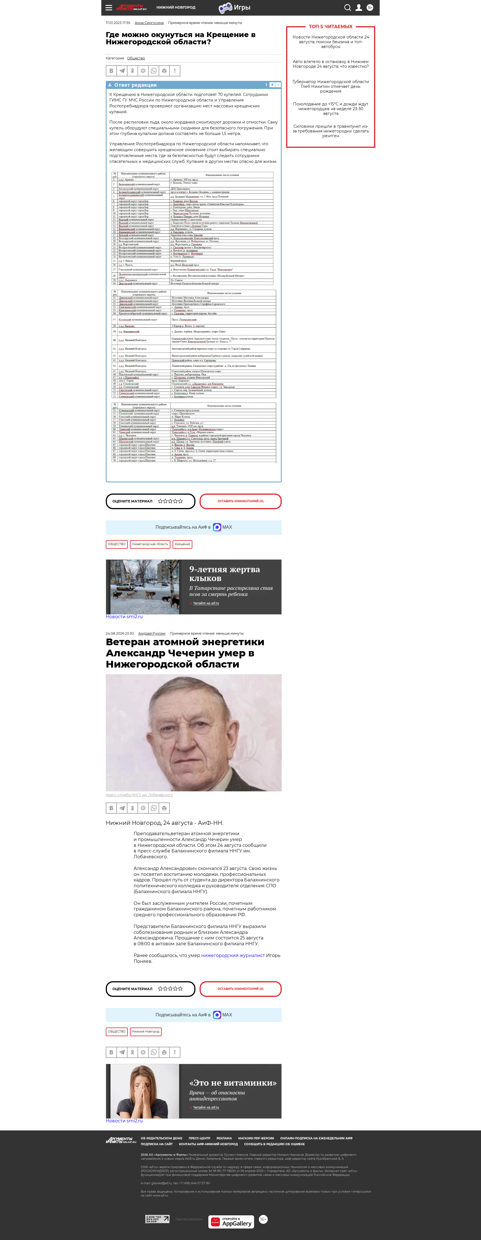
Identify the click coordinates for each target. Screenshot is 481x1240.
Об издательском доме (161, 1138)
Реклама (224, 1138)
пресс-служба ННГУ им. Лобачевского (139, 795)
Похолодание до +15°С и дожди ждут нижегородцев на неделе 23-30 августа (330, 109)
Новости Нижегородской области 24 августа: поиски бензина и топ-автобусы (331, 42)
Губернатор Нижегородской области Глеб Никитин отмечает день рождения (331, 86)
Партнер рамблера (189, 1219)
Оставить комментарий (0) (241, 501)
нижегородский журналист (233, 955)
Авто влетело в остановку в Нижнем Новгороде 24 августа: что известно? (331, 64)
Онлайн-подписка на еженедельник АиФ (316, 1138)
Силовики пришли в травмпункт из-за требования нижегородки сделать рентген (331, 131)
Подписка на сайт (157, 1144)
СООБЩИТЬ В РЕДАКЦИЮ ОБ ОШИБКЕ (274, 1144)
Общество (136, 58)
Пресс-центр (199, 1138)
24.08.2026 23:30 (120, 633)
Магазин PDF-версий (256, 1138)
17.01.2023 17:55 (118, 23)
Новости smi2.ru (124, 616)
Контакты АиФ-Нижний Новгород (208, 1144)
